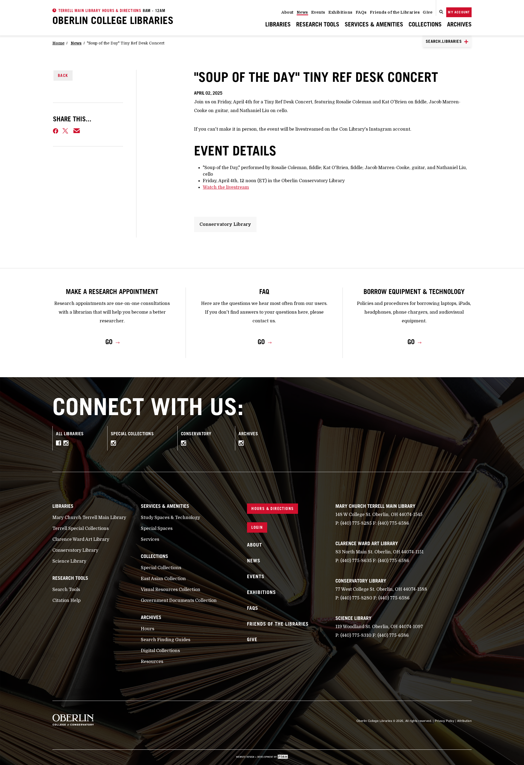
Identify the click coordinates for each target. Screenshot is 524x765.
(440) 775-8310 (355, 635)
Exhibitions (340, 12)
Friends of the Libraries (395, 12)
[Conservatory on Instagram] (185, 444)
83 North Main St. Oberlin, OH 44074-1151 (379, 552)
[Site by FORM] (262, 757)
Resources (152, 661)
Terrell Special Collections (80, 528)
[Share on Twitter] (65, 131)
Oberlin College (113, 20)
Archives (459, 24)
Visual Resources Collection (170, 589)
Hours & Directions (272, 508)
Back (63, 75)
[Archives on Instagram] (242, 444)
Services (150, 539)
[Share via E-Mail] (76, 130)
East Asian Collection (163, 578)
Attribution (464, 720)
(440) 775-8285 (356, 523)
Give (427, 12)
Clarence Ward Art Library (80, 539)
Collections (425, 24)
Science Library (69, 561)
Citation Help (66, 600)
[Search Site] (441, 12)
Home (58, 43)
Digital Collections (160, 650)
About (287, 12)
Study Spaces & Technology (170, 517)
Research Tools (317, 24)
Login (257, 527)
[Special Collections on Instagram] (115, 444)
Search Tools (66, 589)
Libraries (278, 24)
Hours (147, 628)
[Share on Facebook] (55, 131)
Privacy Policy (444, 720)
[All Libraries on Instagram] (67, 444)
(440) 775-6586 (393, 523)
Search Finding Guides (165, 639)
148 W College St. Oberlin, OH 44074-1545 (378, 514)
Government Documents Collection (179, 600)
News (302, 12)
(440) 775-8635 (356, 560)
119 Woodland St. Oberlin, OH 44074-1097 (379, 626)
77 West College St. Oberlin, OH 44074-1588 (381, 589)
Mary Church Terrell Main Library (89, 517)
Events (318, 12)
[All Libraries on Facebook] (59, 444)
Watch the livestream (226, 187)
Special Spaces (156, 528)
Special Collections (161, 567)
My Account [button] (459, 12)
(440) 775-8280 (356, 598)
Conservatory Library (225, 224)
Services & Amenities (374, 24)
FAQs (361, 12)
